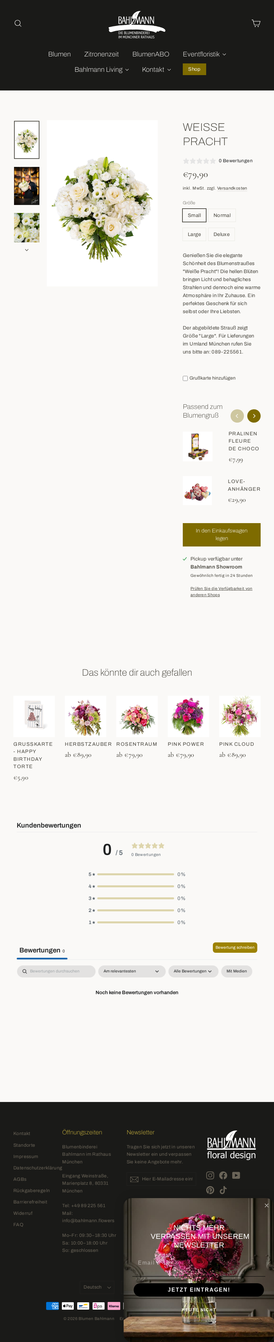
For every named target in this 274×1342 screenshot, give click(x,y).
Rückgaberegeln (31, 1190)
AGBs (20, 1179)
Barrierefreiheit (30, 1201)
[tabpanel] (137, 1015)
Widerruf (22, 1213)
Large (194, 234)
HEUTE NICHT (199, 1310)
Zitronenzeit (101, 54)
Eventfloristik (202, 54)
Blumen (59, 54)
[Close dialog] (267, 1205)
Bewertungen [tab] (42, 950)
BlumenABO (150, 54)
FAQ (18, 1224)
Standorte (24, 1145)
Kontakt (154, 69)
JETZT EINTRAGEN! (199, 1290)
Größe (189, 202)
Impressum (25, 1156)
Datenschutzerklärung (32, 1167)
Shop (194, 69)
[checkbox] (236, 971)
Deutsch (93, 1287)
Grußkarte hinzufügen (212, 378)
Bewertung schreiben (235, 947)
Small (194, 215)
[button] (137, 874)
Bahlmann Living (99, 69)
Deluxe (222, 234)
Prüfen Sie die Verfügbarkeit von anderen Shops (221, 591)
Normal (222, 215)
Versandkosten (232, 188)
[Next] (254, 416)
